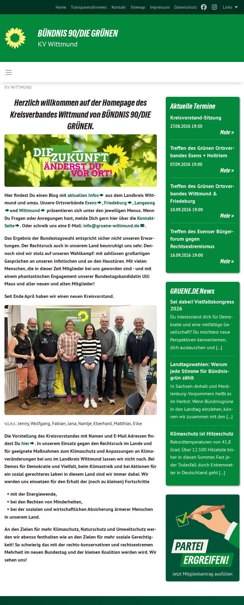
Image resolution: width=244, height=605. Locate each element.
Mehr (225, 132)
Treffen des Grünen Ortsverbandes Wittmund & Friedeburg (202, 193)
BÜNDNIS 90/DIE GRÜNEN (78, 33)
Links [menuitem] (227, 7)
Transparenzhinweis (89, 7)
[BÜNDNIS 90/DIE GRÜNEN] (15, 38)
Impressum (160, 7)
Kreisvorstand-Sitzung (195, 117)
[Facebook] (203, 7)
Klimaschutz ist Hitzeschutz (201, 433)
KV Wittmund (18, 87)
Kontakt (119, 7)
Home (61, 7)
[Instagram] (214, 7)
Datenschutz (185, 7)
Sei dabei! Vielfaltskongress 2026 (202, 305)
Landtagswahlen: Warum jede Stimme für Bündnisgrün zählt (199, 371)
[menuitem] (61, 7)
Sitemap (138, 7)
